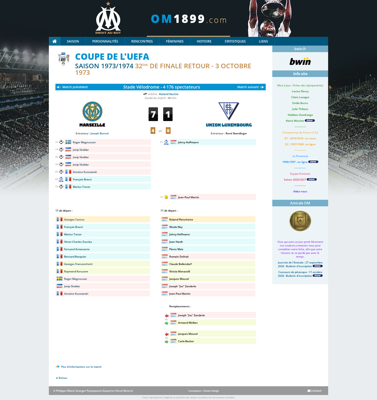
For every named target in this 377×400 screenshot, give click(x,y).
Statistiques (235, 41)
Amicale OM (300, 203)
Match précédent (75, 87)
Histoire (204, 41)
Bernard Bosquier (75, 256)
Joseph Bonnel (100, 133)
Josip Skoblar (81, 150)
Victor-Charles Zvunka (78, 242)
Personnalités (105, 41)
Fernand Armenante (77, 249)
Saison (73, 41)
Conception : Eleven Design (203, 390)
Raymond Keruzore (76, 271)
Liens (263, 41)
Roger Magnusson (84, 142)
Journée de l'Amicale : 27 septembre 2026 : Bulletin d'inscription (300, 264)
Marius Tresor (81, 187)
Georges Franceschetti (78, 264)
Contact (316, 391)
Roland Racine (168, 94)
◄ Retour (61, 378)
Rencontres (142, 41)
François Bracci (82, 179)
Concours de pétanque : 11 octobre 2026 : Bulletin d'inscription (300, 274)
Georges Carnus (74, 219)
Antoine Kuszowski (85, 172)
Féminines (174, 41)
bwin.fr (300, 48)
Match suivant (248, 87)
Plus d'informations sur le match (81, 367)
